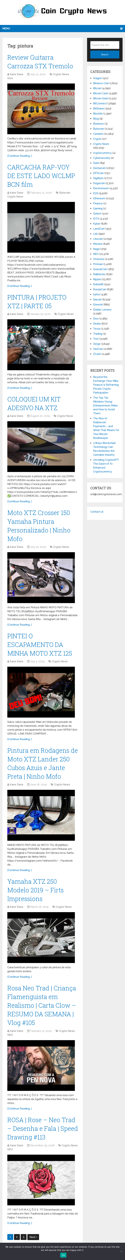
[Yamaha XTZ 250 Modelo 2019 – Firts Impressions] (41, 937)
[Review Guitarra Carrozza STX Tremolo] (41, 108)
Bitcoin (97, 88)
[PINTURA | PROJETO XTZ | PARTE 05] (41, 344)
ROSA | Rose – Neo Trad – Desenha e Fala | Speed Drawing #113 (42, 1128)
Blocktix (98, 113)
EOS (95, 193)
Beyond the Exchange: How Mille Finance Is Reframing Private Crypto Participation (106, 384)
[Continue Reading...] (19, 155)
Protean (98, 264)
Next (32, 1237)
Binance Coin (101, 83)
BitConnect (100, 103)
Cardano (98, 133)
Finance (98, 203)
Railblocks (99, 274)
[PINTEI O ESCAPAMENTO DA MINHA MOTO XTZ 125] (41, 692)
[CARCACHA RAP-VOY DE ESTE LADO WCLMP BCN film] (41, 227)
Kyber (96, 223)
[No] (121, 1251)
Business (98, 123)
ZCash (97, 354)
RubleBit (98, 284)
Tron (96, 338)
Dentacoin (99, 168)
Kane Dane (16, 74)
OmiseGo (98, 259)
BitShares (99, 108)
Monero (98, 243)
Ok (63, 1255)
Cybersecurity (101, 157)
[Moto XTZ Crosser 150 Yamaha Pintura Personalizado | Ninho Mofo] (41, 577)
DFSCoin (98, 173)
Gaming (98, 208)
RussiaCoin (99, 289)
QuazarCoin (100, 269)
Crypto (97, 138)
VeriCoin (98, 348)
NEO (10, 1034)
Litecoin (98, 238)
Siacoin (97, 299)
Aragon (97, 78)
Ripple (97, 279)
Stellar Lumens (102, 309)
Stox (10, 78)
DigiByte (98, 178)
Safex (96, 294)
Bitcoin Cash (100, 93)
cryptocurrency (102, 152)
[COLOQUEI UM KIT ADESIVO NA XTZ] (41, 446)
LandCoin (99, 228)
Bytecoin (64, 192)
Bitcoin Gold (100, 98)
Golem (97, 213)
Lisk (95, 233)
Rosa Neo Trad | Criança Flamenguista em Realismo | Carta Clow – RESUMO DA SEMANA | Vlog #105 (41, 1005)
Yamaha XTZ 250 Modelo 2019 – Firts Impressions (35, 890)
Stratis (97, 323)
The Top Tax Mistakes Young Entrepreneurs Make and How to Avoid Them (105, 405)
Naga (96, 248)
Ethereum (99, 198)
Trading (97, 333)
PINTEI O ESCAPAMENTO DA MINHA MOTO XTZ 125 (39, 644)
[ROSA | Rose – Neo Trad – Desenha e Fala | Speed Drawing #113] (41, 1180)
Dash (96, 163)
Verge (96, 343)
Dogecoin (99, 183)
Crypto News (61, 74)
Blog (96, 118)
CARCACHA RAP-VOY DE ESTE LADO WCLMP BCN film (41, 175)
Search (104, 54)
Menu (6, 28)
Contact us (97, 511)
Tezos (97, 328)
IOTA (96, 218)
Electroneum (101, 188)
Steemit (98, 304)
